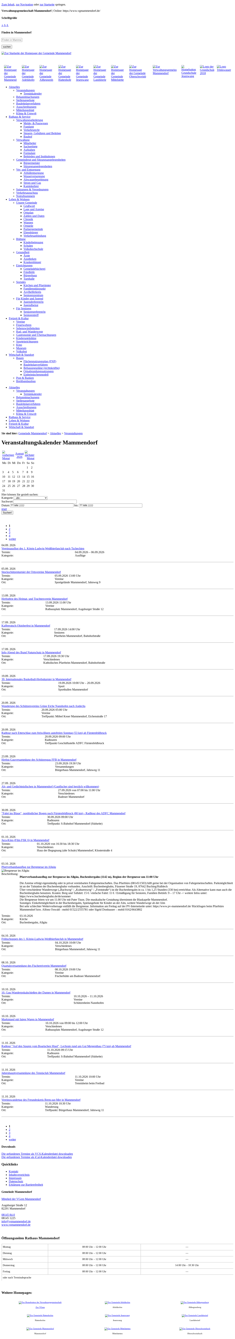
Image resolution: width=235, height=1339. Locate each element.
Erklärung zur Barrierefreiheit (26, 1184)
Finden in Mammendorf (16, 32)
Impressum (15, 1178)
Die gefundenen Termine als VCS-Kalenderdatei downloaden (37, 1153)
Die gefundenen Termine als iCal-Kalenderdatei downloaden (36, 1157)
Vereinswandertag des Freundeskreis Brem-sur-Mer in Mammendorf (40, 1099)
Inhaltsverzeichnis (19, 1174)
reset (4, 509)
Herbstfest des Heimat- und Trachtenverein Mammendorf (34, 598)
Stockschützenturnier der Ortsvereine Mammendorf (31, 572)
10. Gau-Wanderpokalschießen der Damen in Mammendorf (35, 992)
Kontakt (13, 1171)
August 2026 (19, 455)
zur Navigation (24, 4)
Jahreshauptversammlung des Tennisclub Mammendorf (33, 1073)
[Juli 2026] (8, 458)
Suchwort (7, 501)
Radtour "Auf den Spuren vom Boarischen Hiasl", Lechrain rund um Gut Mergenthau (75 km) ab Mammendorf (66, 1046)
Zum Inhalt (7, 4)
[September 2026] (29, 458)
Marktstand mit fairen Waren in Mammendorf (27, 1019)
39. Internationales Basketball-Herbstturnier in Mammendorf (36, 679)
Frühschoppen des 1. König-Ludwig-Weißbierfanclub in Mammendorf (42, 938)
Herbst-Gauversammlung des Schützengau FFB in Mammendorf (38, 759)
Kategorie (7, 497)
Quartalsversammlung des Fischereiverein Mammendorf (33, 965)
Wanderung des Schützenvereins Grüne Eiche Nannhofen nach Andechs (43, 706)
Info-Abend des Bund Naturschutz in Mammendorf (31, 652)
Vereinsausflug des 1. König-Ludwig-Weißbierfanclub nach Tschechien (42, 548)
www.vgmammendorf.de (15, 1224)
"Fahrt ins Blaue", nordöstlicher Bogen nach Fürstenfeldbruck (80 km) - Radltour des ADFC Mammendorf (63, 813)
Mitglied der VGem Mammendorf (21, 1199)
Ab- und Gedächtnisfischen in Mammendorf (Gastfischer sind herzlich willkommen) (50, 786)
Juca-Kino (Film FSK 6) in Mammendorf (25, 840)
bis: (76, 505)
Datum (5, 505)
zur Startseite (47, 4)
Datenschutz (16, 1181)
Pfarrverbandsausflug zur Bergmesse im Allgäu (28, 866)
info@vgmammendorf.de (16, 1221)
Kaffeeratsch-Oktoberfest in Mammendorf (25, 625)
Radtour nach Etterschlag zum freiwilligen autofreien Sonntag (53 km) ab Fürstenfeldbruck (54, 732)
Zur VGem (40, 1307)
